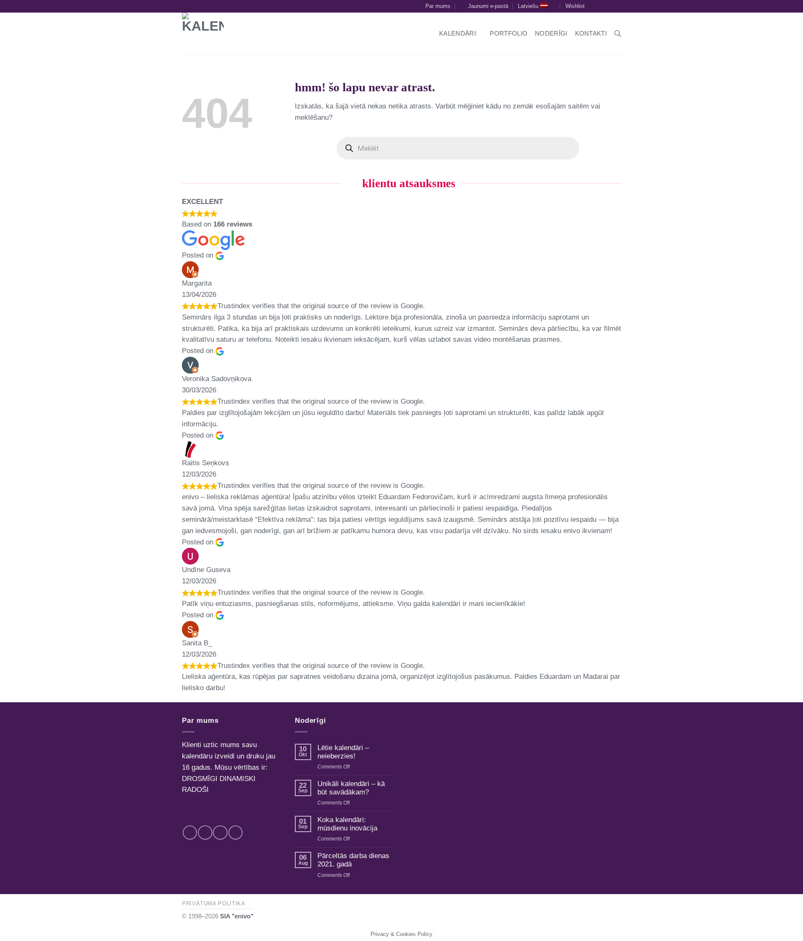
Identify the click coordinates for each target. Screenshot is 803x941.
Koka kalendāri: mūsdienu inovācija (347, 824)
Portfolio (508, 33)
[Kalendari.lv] (215, 33)
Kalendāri (457, 33)
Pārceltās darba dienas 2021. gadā (353, 860)
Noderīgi (551, 33)
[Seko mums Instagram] (608, 6)
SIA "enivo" (236, 916)
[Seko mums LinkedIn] (617, 6)
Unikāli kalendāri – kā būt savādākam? (351, 788)
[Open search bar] (617, 33)
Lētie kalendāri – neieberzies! (343, 752)
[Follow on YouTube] (235, 832)
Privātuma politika (214, 903)
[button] (484, 6)
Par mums (437, 6)
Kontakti (591, 33)
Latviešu (528, 6)
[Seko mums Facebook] (600, 6)
